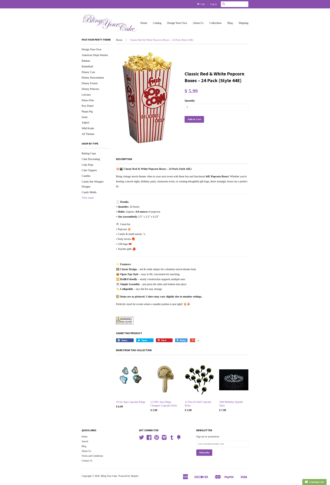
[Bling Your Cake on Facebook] (149, 438)
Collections (215, 22)
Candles (86, 175)
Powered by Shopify (128, 476)
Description (124, 159)
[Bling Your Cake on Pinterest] (156, 438)
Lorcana (86, 94)
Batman (86, 60)
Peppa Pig (87, 111)
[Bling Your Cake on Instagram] (164, 438)
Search (85, 441)
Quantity (190, 100)
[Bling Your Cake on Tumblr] (171, 438)
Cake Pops (87, 164)
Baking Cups (89, 153)
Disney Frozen (90, 83)
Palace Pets (88, 100)
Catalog (157, 22)
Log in (213, 4)
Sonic (85, 117)
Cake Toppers (89, 170)
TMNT (86, 122)
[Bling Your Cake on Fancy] (179, 438)
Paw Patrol (88, 105)
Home (143, 22)
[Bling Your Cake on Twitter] (141, 438)
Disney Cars (88, 72)
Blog (230, 22)
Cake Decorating (91, 159)
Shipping (243, 22)
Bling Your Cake (109, 476)
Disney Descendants (93, 77)
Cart (202, 4)
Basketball (87, 66)
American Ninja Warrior (95, 55)
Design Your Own (177, 22)
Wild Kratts (88, 128)
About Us (198, 22)
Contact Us (87, 460)
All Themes (88, 134)
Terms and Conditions (92, 456)
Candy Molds (89, 192)
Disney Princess (90, 88)
